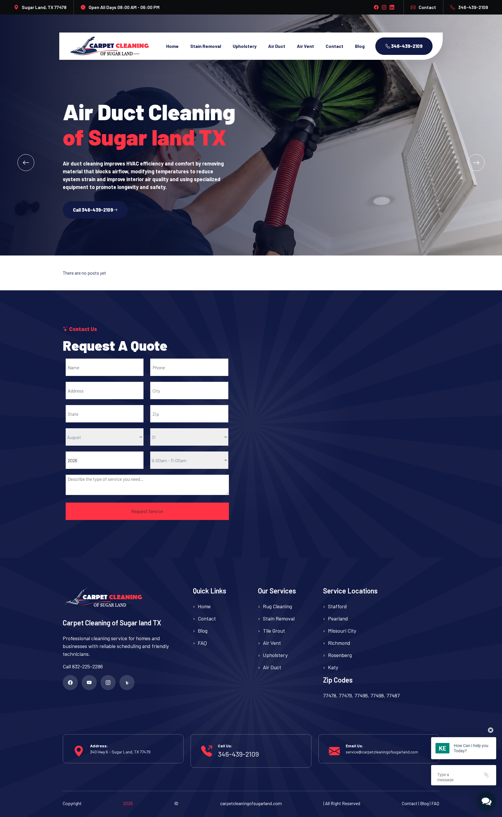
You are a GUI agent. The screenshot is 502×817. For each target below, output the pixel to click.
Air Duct (276, 46)
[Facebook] (70, 682)
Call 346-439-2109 (93, 210)
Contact (427, 7)
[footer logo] (121, 598)
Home (172, 46)
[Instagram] (108, 682)
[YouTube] (89, 682)
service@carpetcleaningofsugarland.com (382, 751)
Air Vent (305, 46)
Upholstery (245, 46)
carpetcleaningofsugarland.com (251, 803)
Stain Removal (205, 46)
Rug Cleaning (277, 606)
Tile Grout (274, 630)
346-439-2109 (473, 7)
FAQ (202, 643)
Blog (360, 46)
